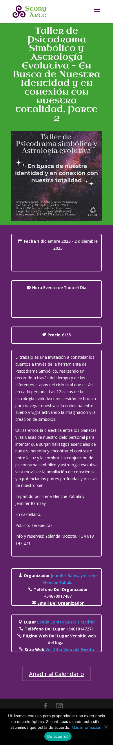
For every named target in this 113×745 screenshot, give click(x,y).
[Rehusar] (106, 727)
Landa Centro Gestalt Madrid (66, 622)
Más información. (87, 727)
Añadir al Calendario (56, 674)
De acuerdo (58, 736)
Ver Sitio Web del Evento (69, 649)
